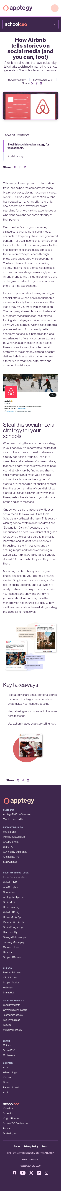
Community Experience (15, 851)
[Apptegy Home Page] (19, 801)
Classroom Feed (11, 947)
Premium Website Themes (16, 922)
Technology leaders (13, 1014)
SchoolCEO (9, 1050)
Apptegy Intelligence (13, 897)
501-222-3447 (33, 1159)
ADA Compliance (11, 887)
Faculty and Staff (11, 1019)
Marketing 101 (10, 1133)
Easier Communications (15, 877)
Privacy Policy (31, 1146)
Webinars (8, 987)
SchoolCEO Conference (15, 1123)
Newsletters (9, 892)
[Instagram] (46, 1173)
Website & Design (11, 912)
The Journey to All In (13, 819)
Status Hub (8, 992)
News (6, 1082)
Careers (7, 1077)
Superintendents (11, 1004)
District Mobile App (12, 917)
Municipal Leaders (12, 1029)
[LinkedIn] (39, 1173)
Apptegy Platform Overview (16, 814)
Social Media (9, 902)
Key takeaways (16, 156)
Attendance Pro (11, 856)
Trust (44, 1146)
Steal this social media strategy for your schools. (28, 146)
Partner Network (11, 1087)
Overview (8, 1108)
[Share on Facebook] (36, 83)
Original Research (12, 1118)
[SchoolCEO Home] (30, 1103)
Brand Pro (8, 846)
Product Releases (12, 972)
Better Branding (11, 907)
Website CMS (10, 882)
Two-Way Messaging (13, 942)
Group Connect (11, 841)
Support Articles (11, 982)
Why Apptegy (10, 1072)
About (6, 1067)
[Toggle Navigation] (54, 8)
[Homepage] (18, 8)
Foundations (9, 831)
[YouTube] (22, 1173)
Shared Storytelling (13, 927)
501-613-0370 (34, 1165)
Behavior (7, 952)
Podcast (7, 1128)
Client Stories (10, 977)
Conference (9, 1055)
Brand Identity (10, 932)
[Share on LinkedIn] (41, 83)
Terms (17, 1146)
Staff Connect (10, 861)
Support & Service (12, 957)
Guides (6, 1045)
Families (7, 1024)
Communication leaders (15, 1009)
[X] (31, 1173)
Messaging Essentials (14, 836)
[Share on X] (32, 83)
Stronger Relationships (14, 937)
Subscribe (8, 1113)
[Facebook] (14, 1173)
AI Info (6, 1092)
